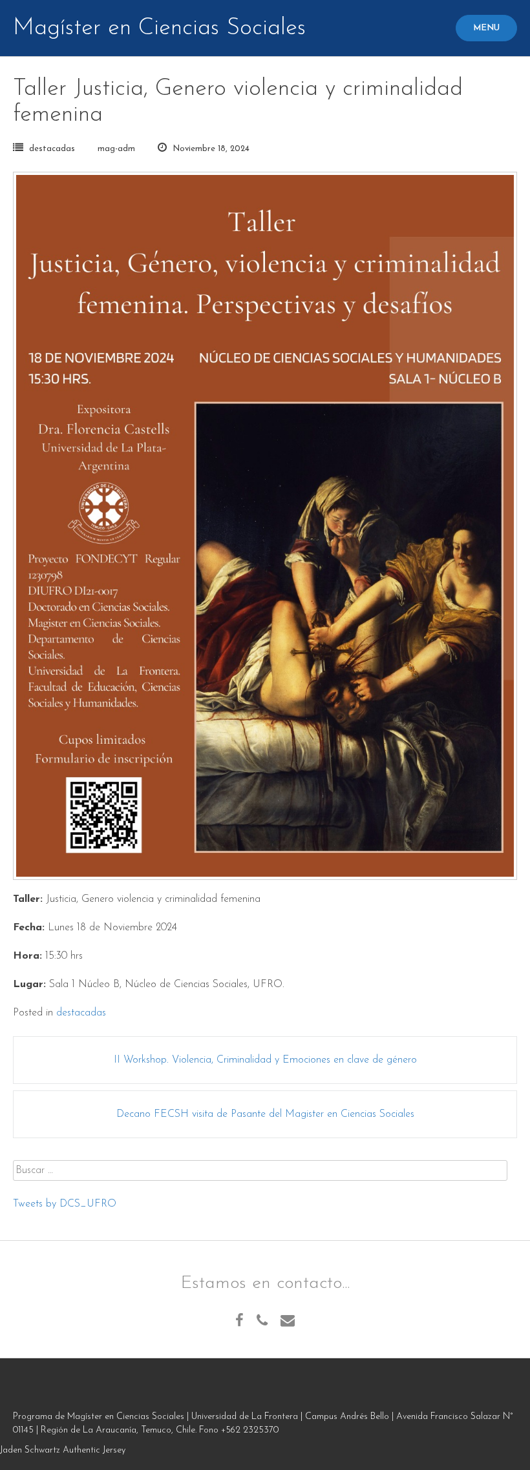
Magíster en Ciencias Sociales (159, 28)
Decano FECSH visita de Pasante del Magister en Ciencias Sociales (265, 1114)
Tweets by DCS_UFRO (64, 1204)
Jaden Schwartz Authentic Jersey (62, 1450)
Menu (486, 28)
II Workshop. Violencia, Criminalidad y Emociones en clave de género (265, 1060)
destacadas (52, 149)
